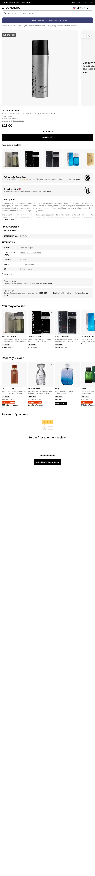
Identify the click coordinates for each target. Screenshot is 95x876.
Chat (61, 293)
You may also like (11, 145)
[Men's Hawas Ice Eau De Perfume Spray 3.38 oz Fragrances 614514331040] (77, 364)
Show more (7, 219)
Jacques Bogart (22, 26)
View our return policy (44, 283)
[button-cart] (91, 7)
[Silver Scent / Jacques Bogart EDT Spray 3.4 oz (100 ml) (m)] (51, 312)
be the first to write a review (47, 462)
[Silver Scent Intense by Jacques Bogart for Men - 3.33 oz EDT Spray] (77, 312)
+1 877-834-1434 (45, 293)
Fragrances (11, 26)
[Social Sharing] (83, 36)
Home (4, 26)
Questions (21, 414)
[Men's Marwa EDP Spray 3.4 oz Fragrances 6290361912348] (51, 364)
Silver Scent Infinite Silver (37, 26)
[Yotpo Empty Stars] (7, 121)
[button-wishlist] (87, 7)
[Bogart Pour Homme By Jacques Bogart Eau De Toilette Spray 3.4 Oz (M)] (24, 312)
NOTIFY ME (47, 137)
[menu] (3, 7)
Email (55, 293)
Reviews (7, 414)
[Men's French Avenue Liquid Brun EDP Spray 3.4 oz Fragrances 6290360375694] (24, 364)
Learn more (76, 179)
